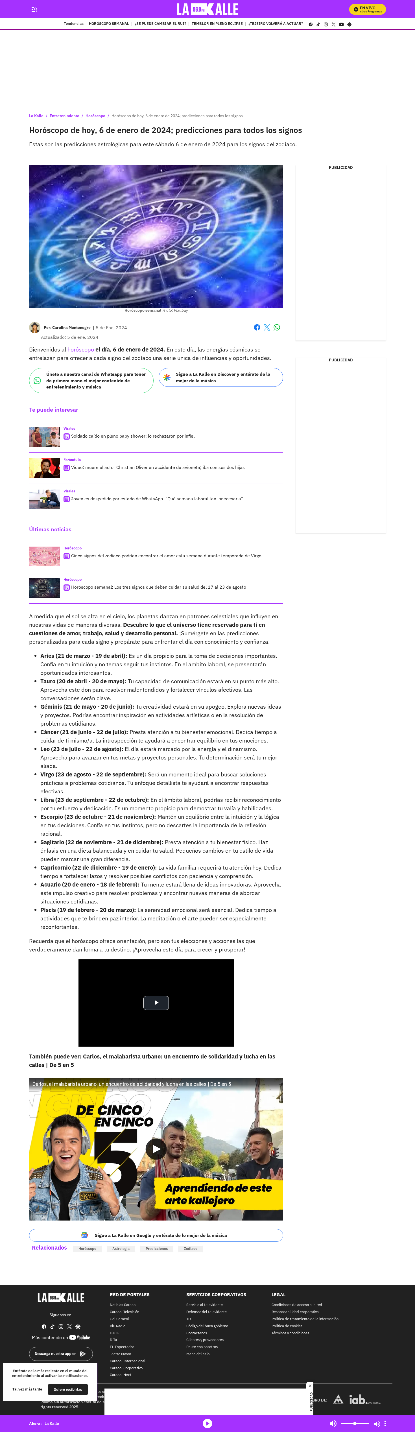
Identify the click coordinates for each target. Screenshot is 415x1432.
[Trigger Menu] (34, 9)
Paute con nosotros (202, 1347)
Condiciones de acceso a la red (297, 1305)
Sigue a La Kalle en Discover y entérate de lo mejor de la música (223, 377)
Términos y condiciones (290, 1333)
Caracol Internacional (127, 1361)
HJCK (114, 1333)
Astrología (121, 1248)
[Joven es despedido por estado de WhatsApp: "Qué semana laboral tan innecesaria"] (44, 499)
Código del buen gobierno (207, 1326)
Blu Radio (117, 1326)
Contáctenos (196, 1333)
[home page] (207, 9)
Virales (69, 428)
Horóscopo (95, 116)
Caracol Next (120, 1375)
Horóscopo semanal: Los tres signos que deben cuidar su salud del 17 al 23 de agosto (158, 587)
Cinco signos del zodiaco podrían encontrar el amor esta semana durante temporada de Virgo (166, 555)
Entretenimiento (64, 116)
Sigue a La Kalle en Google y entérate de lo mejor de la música (161, 1235)
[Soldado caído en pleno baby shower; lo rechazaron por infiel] (44, 437)
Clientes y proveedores (205, 1340)
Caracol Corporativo (126, 1368)
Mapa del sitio (197, 1354)
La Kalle (36, 116)
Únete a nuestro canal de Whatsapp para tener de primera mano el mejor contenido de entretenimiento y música (96, 380)
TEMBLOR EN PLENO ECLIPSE (217, 24)
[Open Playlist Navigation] (385, 1423)
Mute (333, 1423)
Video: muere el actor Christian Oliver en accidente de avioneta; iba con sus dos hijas (158, 467)
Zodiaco (190, 1248)
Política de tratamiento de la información (305, 1319)
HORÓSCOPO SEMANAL (109, 24)
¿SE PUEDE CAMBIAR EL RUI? (160, 24)
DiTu (113, 1340)
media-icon (207, 1423)
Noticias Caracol (123, 1305)
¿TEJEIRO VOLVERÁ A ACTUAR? (275, 24)
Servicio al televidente (204, 1305)
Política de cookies (287, 1326)
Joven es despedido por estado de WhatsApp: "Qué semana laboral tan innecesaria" (157, 498)
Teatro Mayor (120, 1354)
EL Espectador (122, 1347)
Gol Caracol (119, 1319)
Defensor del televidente (206, 1312)
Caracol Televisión (124, 1312)
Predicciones (157, 1248)
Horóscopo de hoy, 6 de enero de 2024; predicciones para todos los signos (177, 116)
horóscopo (80, 349)
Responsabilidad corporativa (295, 1312)
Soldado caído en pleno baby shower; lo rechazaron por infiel (133, 436)
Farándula (72, 459)
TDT (189, 1319)
